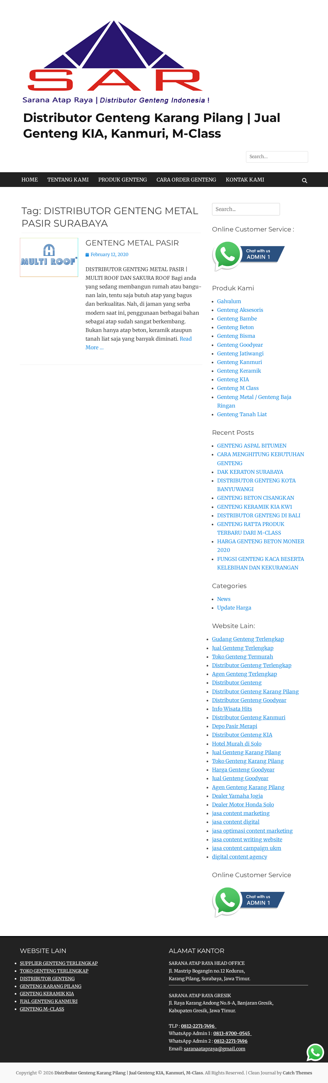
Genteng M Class (238, 388)
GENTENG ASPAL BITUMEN (251, 445)
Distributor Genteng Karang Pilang (255, 691)
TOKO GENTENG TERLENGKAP (54, 971)
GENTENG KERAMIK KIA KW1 (254, 507)
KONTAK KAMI (245, 179)
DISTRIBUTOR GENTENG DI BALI (258, 515)
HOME (29, 179)
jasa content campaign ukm (246, 848)
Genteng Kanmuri (239, 362)
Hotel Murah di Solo (236, 743)
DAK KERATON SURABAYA (250, 472)
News (224, 599)
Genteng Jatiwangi (240, 353)
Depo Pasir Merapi (234, 726)
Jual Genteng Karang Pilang (246, 752)
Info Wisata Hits (232, 709)
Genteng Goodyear (240, 345)
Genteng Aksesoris (240, 310)
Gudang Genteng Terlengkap (248, 639)
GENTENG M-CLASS (42, 1009)
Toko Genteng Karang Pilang (248, 761)
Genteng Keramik (239, 371)
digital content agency (239, 856)
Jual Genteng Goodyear (240, 778)
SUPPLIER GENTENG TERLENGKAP (59, 963)
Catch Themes (297, 1073)
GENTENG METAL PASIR (132, 242)
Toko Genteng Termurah (242, 656)
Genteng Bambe (237, 318)
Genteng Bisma (236, 336)
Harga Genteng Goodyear (243, 769)
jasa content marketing (241, 813)
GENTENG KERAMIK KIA (47, 994)
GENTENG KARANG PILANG (50, 986)
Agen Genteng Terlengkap (244, 674)
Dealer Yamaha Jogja (237, 796)
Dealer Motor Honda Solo (243, 804)
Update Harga (234, 607)
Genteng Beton (235, 327)
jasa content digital (235, 822)
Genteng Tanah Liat (242, 414)
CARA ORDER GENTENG (186, 179)
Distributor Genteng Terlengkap (251, 665)
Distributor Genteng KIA (242, 734)
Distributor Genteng (237, 682)
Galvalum (229, 301)
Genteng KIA (233, 379)
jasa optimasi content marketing (252, 831)
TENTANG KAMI (68, 179)
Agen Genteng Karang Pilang (248, 787)
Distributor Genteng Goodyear (249, 700)
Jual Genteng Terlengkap (243, 648)
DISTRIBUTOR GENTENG (47, 979)
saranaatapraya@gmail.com (214, 1049)
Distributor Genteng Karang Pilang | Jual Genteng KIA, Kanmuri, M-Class (128, 1073)
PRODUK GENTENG (122, 179)
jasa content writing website (247, 839)
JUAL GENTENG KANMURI (49, 1001)
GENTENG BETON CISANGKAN (255, 498)
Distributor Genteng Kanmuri (248, 717)
